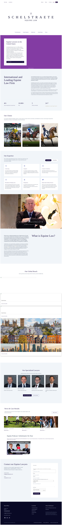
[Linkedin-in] (7, 518)
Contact (50, 2)
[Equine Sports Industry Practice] (43, 180)
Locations (10, 2)
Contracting (7, 168)
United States (40, 32)
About (42, 2)
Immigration (25, 182)
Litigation (25, 168)
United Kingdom (26, 32)
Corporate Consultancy (46, 168)
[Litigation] (24, 166)
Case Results (6, 428)
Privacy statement (46, 522)
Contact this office (4, 303)
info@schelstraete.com (8, 474)
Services (5, 2)
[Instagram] (9, 518)
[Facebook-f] (5, 518)
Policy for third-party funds (54, 522)
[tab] (48, 160)
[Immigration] (24, 180)
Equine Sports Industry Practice (47, 182)
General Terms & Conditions (38, 522)
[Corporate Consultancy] (43, 166)
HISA (8, 247)
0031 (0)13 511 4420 (7, 515)
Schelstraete (31, 1)
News (46, 2)
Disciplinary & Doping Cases (10, 182)
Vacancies (47, 509)
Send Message (36, 493)
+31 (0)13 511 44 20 (7, 477)
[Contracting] (6, 166)
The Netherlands (17, 32)
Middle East (33, 32)
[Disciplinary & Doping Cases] (6, 180)
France (46, 32)
